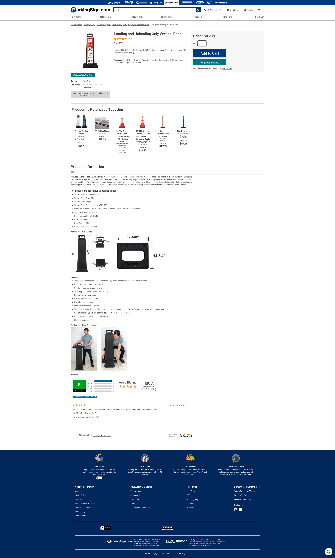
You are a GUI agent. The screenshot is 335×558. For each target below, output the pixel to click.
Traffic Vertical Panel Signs (140, 25)
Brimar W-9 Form (241, 495)
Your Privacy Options (138, 507)
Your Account (135, 491)
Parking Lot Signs (89, 25)
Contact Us (79, 499)
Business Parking (228, 17)
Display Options (85, 435)
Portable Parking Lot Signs (121, 25)
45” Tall (121, 43)
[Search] (198, 9)
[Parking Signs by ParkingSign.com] (90, 12)
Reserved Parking (166, 17)
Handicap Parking (136, 17)
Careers (190, 503)
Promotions (191, 507)
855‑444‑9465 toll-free (145, 540)
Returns (133, 503)
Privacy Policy (80, 495)
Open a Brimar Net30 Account (246, 491)
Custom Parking (76, 17)
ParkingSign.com (76, 25)
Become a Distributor (243, 499)
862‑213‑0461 (227, 69)
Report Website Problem (85, 503)
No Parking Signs (105, 17)
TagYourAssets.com (214, 543)
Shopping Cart (136, 495)
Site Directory (80, 516)
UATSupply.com (193, 545)
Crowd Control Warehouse (219, 541)
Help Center (192, 491)
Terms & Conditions (83, 507)
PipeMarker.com (203, 543)
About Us (78, 491)
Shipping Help (192, 499)
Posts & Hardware (258, 17)
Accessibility (80, 511)
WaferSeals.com (205, 545)
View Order (134, 499)
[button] (328, 551)
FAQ (188, 495)
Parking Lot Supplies (104, 25)
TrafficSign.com (193, 543)
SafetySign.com (206, 541)
